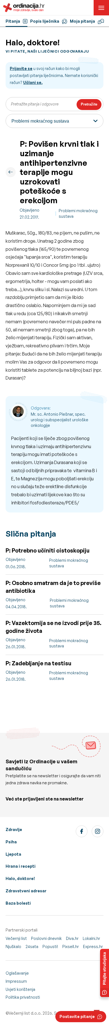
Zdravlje (14, 829)
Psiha (11, 841)
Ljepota (13, 854)
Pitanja (13, 21)
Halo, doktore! (20, 878)
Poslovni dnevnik (46, 938)
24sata (31, 946)
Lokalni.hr (91, 938)
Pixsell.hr (70, 946)
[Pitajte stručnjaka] (104, 973)
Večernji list (16, 938)
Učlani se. (32, 82)
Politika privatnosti (23, 997)
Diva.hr (72, 938)
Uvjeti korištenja (20, 989)
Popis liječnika (44, 21)
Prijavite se (21, 68)
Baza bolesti (18, 903)
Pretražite (89, 104)
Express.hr (93, 946)
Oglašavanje (17, 973)
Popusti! (50, 946)
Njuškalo (13, 946)
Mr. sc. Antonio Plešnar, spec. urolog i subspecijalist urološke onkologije (59, 419)
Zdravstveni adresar (26, 890)
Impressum (16, 981)
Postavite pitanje (77, 1016)
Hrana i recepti (20, 866)
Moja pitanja (82, 21)
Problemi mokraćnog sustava (78, 213)
